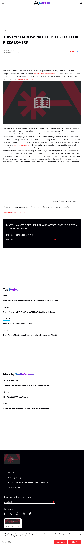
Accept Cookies (60, 542)
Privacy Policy (14, 477)
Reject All (74, 542)
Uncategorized (10, 380)
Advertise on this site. (13, 526)
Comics (6, 319)
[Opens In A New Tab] (12, 521)
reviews (28, 145)
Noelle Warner (10, 50)
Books (6, 307)
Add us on (71, 51)
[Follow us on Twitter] (10, 514)
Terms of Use (14, 487)
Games (6, 295)
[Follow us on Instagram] (17, 514)
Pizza (22, 213)
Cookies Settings (7, 542)
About (11, 472)
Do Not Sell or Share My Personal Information (29, 482)
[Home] (12, 463)
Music (6, 330)
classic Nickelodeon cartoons (45, 74)
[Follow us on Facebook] (4, 514)
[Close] (80, 534)
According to (19, 145)
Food (5, 30)
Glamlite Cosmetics (25, 79)
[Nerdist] (42, 3)
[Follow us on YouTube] (24, 514)
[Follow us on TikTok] (30, 514)
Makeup (15, 213)
